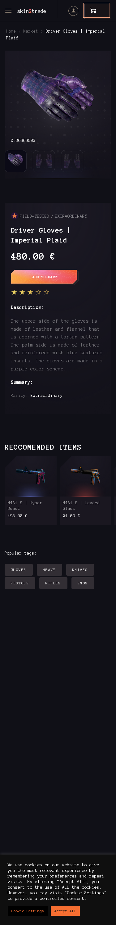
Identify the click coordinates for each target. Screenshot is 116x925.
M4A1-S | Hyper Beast (25, 506)
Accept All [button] (65, 911)
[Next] (101, 97)
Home (11, 31)
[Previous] (14, 97)
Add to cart (45, 277)
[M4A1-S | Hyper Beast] (31, 476)
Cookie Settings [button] (27, 911)
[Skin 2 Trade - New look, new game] (40, 11)
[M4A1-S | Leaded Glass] (86, 476)
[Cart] (90, 10)
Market (31, 31)
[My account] (73, 11)
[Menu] (8, 10)
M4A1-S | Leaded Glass (81, 506)
